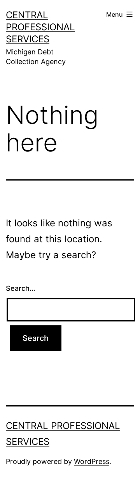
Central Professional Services (40, 27)
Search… (20, 288)
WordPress (91, 461)
